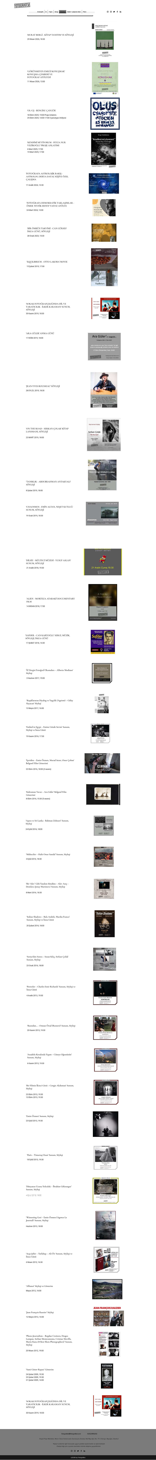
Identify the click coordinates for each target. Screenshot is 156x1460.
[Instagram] (108, 12)
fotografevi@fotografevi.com (71, 1434)
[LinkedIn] (120, 12)
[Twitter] (114, 12)
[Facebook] (117, 12)
